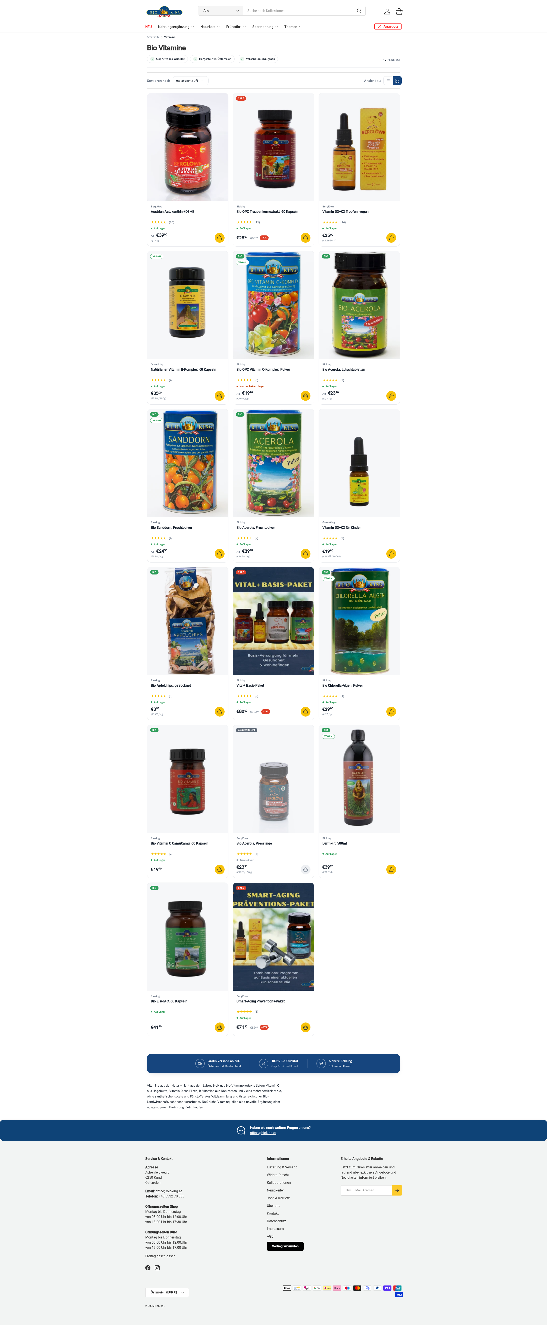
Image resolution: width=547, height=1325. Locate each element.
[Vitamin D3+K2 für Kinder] (359, 463)
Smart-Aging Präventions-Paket (261, 1001)
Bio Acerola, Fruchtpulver (256, 528)
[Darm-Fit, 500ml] (359, 779)
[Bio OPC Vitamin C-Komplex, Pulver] (273, 305)
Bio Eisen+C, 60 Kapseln (169, 1001)
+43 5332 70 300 (171, 1196)
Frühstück (233, 27)
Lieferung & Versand (282, 1167)
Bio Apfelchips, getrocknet (171, 685)
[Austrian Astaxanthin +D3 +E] (187, 147)
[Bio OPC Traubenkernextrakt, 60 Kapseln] (273, 147)
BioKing (159, 1305)
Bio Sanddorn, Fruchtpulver (171, 528)
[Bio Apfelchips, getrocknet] (187, 621)
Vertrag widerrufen (285, 1246)
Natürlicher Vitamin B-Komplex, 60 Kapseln (183, 369)
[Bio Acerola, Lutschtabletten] (359, 305)
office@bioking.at (263, 1133)
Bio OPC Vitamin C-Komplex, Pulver (263, 369)
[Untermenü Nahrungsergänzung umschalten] (192, 26)
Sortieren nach (158, 80)
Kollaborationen (279, 1183)
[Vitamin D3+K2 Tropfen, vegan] (359, 147)
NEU (148, 27)
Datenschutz (276, 1221)
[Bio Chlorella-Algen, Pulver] (359, 621)
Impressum (275, 1229)
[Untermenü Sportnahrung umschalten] (276, 26)
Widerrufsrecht (278, 1175)
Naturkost (207, 27)
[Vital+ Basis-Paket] (273, 621)
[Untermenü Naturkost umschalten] (218, 26)
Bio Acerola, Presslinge (254, 843)
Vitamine (169, 37)
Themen (290, 27)
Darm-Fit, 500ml (334, 843)
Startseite (153, 37)
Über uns (273, 1206)
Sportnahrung (263, 27)
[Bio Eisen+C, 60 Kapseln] (187, 937)
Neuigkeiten (276, 1190)
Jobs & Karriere (278, 1198)
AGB (270, 1236)
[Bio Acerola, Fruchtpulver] (273, 463)
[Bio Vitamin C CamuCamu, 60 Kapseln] (187, 779)
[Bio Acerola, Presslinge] (273, 779)
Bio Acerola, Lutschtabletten (343, 369)
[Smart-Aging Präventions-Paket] (273, 937)
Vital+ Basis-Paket (250, 685)
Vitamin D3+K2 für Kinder (341, 528)
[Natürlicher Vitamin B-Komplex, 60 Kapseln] (187, 305)
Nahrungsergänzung (174, 27)
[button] (399, 11)
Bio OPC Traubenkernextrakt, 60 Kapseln (267, 212)
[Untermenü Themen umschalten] (300, 26)
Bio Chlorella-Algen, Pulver (342, 685)
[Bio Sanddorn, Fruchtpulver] (187, 463)
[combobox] (282, 10)
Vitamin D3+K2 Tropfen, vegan (345, 212)
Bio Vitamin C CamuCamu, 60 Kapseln (179, 843)
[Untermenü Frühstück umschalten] (244, 26)
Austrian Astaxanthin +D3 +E (172, 212)
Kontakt (273, 1213)
